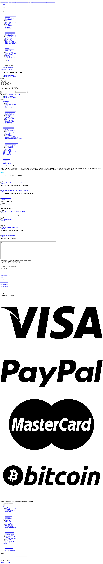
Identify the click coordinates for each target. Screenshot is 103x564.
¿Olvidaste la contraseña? (5, 562)
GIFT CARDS (6, 37)
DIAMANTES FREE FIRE (10, 53)
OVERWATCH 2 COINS (10, 56)
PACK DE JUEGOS (9, 34)
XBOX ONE (7, 27)
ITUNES (7, 108)
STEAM (7, 44)
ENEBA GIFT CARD (9, 39)
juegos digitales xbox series (8, 139)
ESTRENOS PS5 (8, 23)
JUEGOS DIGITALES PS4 (8, 69)
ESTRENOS (7, 17)
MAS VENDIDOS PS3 (7, 152)
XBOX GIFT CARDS (9, 41)
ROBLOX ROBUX (9, 55)
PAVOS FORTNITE (9, 113)
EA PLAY (7, 48)
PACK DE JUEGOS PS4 (10, 18)
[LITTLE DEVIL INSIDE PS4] (6, 219)
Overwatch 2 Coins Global (10, 112)
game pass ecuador (6, 101)
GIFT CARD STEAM (9, 107)
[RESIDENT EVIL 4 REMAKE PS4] (7, 235)
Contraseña (2, 558)
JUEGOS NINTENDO (7, 30)
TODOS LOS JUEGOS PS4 (10, 16)
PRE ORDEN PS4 (8, 19)
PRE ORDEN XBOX (9, 149)
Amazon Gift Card (8, 46)
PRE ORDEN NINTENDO (10, 35)
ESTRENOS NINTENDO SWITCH (12, 141)
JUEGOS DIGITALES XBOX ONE (12, 137)
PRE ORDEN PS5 (8, 25)
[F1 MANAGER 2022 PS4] (6, 204)
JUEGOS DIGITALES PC (8, 123)
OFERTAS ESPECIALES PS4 (9, 158)
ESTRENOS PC (8, 124)
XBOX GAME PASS (9, 40)
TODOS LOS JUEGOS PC (10, 125)
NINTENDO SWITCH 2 (10, 33)
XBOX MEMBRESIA (9, 122)
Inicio (4, 13)
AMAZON (7, 103)
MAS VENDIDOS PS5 (7, 154)
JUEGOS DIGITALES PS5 (8, 132)
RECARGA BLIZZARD (10, 57)
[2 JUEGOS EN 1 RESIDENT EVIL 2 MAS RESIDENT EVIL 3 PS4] (14, 190)
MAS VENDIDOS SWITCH (8, 155)
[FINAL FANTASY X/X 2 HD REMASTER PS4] (10, 227)
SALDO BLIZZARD (9, 118)
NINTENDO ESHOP (9, 109)
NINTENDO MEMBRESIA (10, 36)
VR (6, 20)
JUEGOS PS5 (5, 21)
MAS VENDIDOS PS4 (7, 153)
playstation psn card (6, 159)
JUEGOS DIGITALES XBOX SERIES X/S (13, 138)
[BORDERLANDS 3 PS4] (5, 198)
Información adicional (7, 163)
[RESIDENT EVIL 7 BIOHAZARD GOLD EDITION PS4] (12, 182)
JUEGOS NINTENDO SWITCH (11, 143)
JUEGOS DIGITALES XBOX (9, 136)
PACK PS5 (7, 24)
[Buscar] (4, 7)
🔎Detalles (2, 183)
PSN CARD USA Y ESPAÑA (11, 43)
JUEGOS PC (5, 29)
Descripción (5, 162)
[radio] (15, 87)
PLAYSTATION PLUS (9, 38)
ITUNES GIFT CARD (9, 49)
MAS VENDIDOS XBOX (8, 156)
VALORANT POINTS (9, 52)
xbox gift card (5, 160)
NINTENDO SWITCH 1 (10, 32)
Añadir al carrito (3, 93)
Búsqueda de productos (7, 6)
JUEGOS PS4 (5, 14)
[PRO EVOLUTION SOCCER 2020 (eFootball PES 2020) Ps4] (12, 211)
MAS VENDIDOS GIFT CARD (9, 151)
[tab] (53, 162)
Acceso (8, 560)
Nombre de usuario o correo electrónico (8, 555)
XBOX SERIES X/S (9, 150)
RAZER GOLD (8, 50)
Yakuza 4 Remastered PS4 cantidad (8, 91)
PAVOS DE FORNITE (9, 54)
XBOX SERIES (8, 28)
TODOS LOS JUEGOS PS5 (10, 22)
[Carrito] (4, 11)
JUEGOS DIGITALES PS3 (8, 127)
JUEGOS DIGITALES (5, 88)
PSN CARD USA (8, 115)
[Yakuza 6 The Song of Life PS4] (9, 76)
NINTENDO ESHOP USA (10, 42)
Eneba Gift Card (8, 106)
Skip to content (3, 0)
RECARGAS (5, 51)
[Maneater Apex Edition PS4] (8, 75)
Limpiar (11, 90)
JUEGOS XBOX (6, 26)
